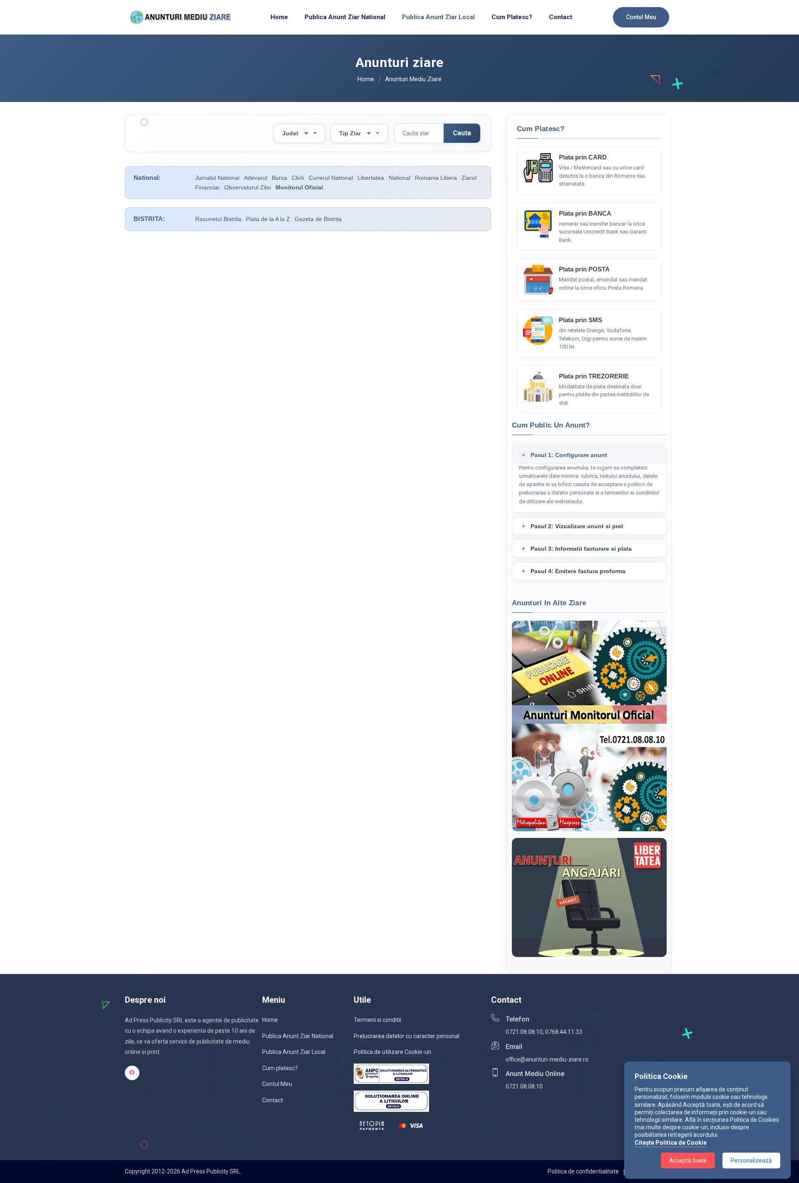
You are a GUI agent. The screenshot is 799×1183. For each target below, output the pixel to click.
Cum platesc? (511, 17)
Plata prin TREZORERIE (594, 376)
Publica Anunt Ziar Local (293, 1052)
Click (298, 177)
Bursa (279, 177)
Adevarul (255, 177)
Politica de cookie (651, 1171)
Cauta (462, 133)
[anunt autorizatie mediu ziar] (538, 168)
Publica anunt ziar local (438, 17)
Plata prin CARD (583, 157)
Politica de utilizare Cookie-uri (392, 1052)
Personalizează (751, 1160)
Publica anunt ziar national (345, 17)
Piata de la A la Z (268, 219)
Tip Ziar (350, 133)
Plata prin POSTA (584, 269)
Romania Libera (436, 177)
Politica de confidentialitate (583, 1171)
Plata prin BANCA (585, 213)
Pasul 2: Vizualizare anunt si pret (577, 526)
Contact (560, 17)
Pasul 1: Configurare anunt (569, 455)
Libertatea (370, 177)
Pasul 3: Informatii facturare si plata (581, 548)
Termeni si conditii (377, 1019)
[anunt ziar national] (538, 330)
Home (279, 17)
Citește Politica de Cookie (671, 1142)
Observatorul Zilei (247, 187)
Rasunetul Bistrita (218, 219)
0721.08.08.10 (524, 1032)
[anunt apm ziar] (538, 280)
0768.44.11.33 (563, 1032)
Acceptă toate (688, 1160)
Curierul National (331, 177)
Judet (290, 133)
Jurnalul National (217, 177)
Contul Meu (641, 17)
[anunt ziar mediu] (538, 387)
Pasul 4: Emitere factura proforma (578, 571)
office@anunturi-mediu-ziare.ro (547, 1059)
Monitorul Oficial (299, 187)
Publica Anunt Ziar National (297, 1036)
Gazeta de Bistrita (318, 219)
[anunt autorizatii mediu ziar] (538, 224)
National (399, 177)
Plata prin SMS (580, 319)
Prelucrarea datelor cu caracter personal (406, 1036)
